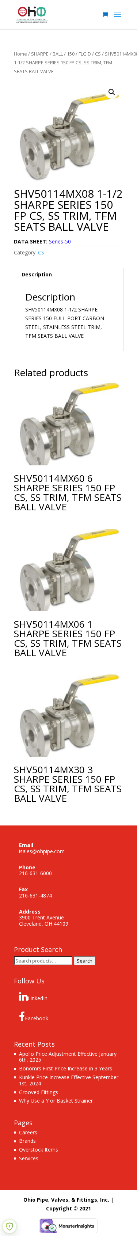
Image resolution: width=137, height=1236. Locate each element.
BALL (58, 53)
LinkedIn (37, 998)
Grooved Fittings (38, 1092)
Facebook (36, 1018)
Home (20, 53)
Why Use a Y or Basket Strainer (56, 1100)
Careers (28, 1132)
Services (28, 1158)
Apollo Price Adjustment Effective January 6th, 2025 (68, 1056)
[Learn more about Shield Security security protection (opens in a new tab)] (9, 1226)
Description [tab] (37, 274)
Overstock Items (38, 1149)
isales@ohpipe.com (42, 851)
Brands (27, 1140)
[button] (111, 92)
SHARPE (40, 53)
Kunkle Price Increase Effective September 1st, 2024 (68, 1080)
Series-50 (60, 241)
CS (98, 53)
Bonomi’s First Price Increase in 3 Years (65, 1068)
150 (71, 53)
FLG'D (85, 53)
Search (84, 960)
